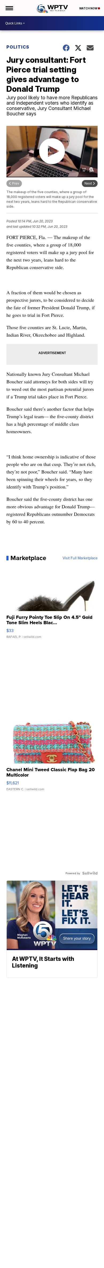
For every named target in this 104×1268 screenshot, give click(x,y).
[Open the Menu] (9, 8)
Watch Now (88, 8)
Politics (17, 47)
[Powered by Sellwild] (90, 873)
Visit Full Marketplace (80, 558)
